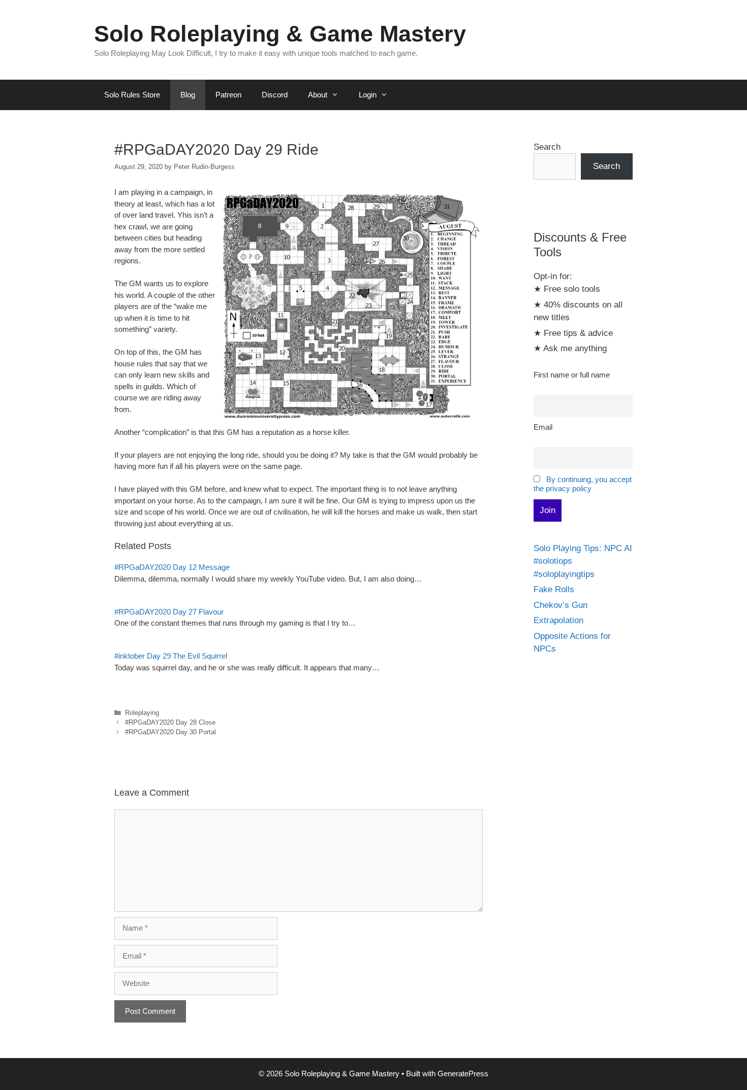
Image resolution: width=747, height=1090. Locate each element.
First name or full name (572, 374)
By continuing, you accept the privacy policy (583, 484)
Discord (275, 94)
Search (547, 147)
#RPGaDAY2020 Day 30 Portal (170, 732)
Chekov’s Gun (560, 605)
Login (368, 94)
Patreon (228, 94)
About (317, 94)
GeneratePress (463, 1073)
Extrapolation (558, 620)
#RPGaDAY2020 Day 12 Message (172, 567)
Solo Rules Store (132, 94)
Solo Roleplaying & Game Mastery (280, 34)
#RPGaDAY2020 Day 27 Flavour (169, 611)
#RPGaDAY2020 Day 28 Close (170, 722)
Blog (187, 94)
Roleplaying (142, 713)
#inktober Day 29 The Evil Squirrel (170, 656)
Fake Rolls (554, 589)
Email (543, 427)
